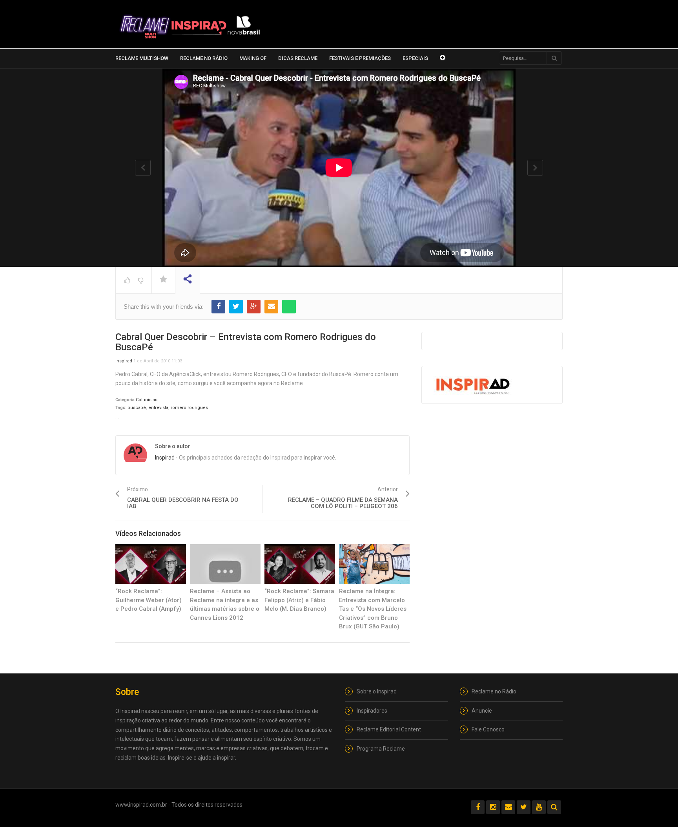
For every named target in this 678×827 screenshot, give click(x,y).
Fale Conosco (488, 729)
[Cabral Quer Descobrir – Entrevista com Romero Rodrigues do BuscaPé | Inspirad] (189, 27)
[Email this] (271, 306)
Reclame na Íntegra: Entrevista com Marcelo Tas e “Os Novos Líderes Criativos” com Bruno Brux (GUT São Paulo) (372, 609)
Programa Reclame (381, 749)
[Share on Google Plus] (254, 306)
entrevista (158, 407)
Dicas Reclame (297, 58)
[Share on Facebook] (218, 306)
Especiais (415, 58)
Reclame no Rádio (204, 58)
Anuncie (482, 711)
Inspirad (123, 361)
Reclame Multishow (141, 58)
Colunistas (146, 399)
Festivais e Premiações (360, 58)
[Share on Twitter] (236, 306)
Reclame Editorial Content (389, 729)
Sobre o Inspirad (377, 691)
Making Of (252, 58)
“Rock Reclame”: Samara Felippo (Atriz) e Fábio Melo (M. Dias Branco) (299, 600)
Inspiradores (372, 711)
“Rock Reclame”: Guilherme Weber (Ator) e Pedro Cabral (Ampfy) (148, 600)
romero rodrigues (189, 407)
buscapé (137, 407)
